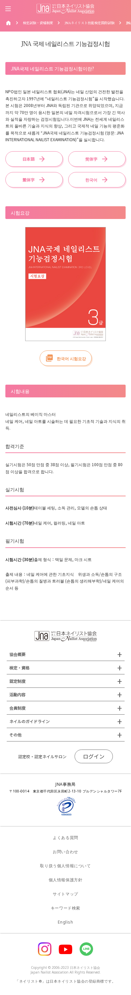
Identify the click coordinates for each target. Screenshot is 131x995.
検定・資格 (19, 667)
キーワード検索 (65, 908)
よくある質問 (65, 837)
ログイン (93, 756)
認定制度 (17, 681)
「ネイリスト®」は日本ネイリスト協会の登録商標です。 (65, 981)
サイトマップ (65, 894)
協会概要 (17, 654)
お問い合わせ (65, 851)
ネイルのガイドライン (29, 721)
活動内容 (17, 694)
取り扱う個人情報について (65, 866)
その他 (15, 734)
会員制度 (17, 708)
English (65, 922)
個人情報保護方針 (66, 880)
